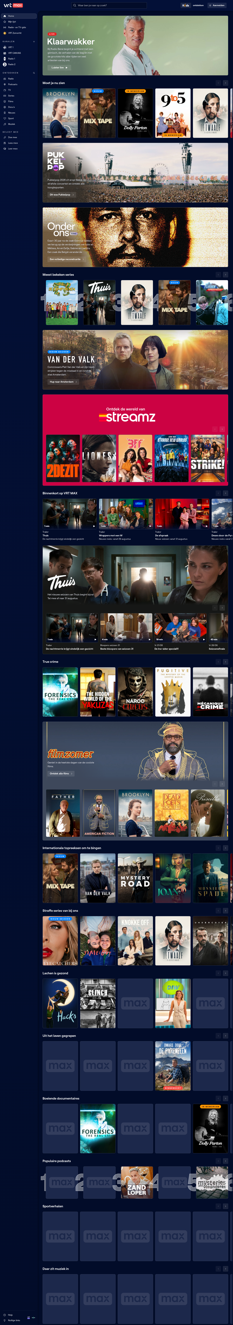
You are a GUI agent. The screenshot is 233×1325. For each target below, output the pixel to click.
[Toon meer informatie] (94, 501)
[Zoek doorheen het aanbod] (34, 73)
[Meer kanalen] (34, 41)
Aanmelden (218, 5)
